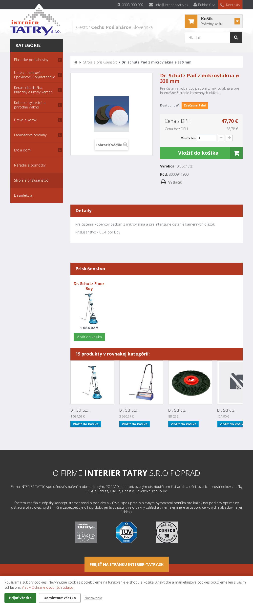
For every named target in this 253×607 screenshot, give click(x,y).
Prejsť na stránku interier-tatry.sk (127, 564)
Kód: (164, 174)
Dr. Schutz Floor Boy (89, 286)
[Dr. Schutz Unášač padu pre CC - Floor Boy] (190, 382)
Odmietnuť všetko (59, 597)
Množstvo (188, 138)
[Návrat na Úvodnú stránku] (75, 62)
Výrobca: (167, 166)
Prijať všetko (20, 597)
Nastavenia (93, 598)
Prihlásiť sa (206, 4)
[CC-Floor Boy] (89, 308)
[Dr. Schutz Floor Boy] (92, 382)
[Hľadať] (236, 37)
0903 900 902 (132, 4)
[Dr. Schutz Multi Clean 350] (141, 382)
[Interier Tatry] (35, 19)
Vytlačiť (175, 182)
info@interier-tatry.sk (171, 4)
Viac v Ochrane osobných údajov (47, 587)
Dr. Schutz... (80, 410)
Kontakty (232, 4)
